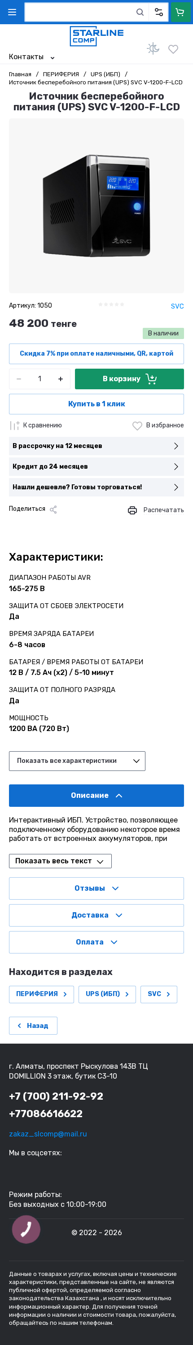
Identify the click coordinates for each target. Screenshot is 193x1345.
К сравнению (42, 425)
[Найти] (140, 12)
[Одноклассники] (44, 524)
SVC (177, 306)
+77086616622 (46, 1114)
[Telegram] (58, 524)
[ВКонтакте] (29, 524)
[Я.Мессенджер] (15, 524)
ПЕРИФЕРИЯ (61, 74)
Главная (20, 74)
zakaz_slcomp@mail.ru (48, 1134)
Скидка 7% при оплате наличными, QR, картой (96, 353)
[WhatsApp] (87, 524)
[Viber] (72, 524)
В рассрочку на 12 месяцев (57, 446)
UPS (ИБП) (105, 74)
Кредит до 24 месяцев (50, 466)
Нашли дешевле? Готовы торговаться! (77, 487)
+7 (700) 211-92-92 (56, 1096)
